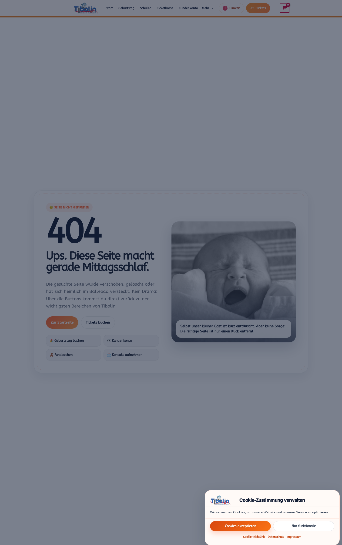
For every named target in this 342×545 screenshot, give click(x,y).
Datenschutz (276, 536)
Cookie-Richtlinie (254, 536)
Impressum (294, 536)
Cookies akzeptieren (240, 526)
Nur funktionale (304, 526)
